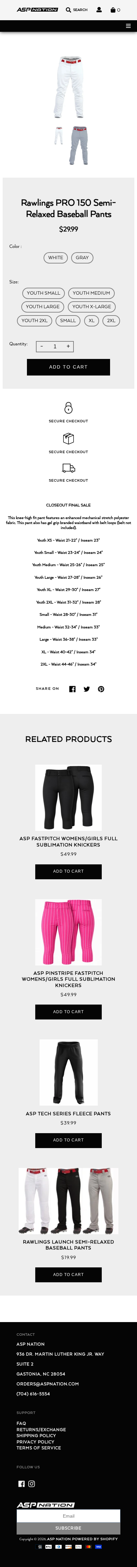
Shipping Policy (36, 1435)
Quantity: (18, 344)
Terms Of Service (39, 1448)
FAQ (21, 1423)
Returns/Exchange (41, 1429)
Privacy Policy (36, 1442)
